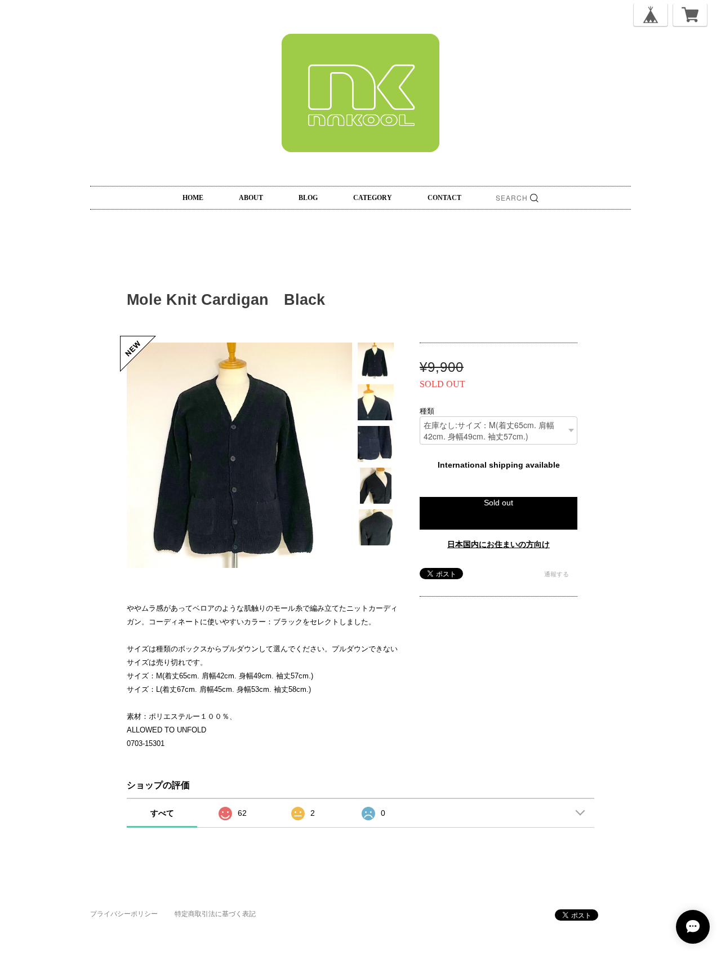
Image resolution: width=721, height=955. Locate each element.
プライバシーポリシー (124, 914)
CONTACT (444, 198)
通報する (556, 574)
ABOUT (251, 198)
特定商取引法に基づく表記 (215, 914)
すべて (162, 813)
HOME (193, 198)
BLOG (308, 198)
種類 (427, 410)
